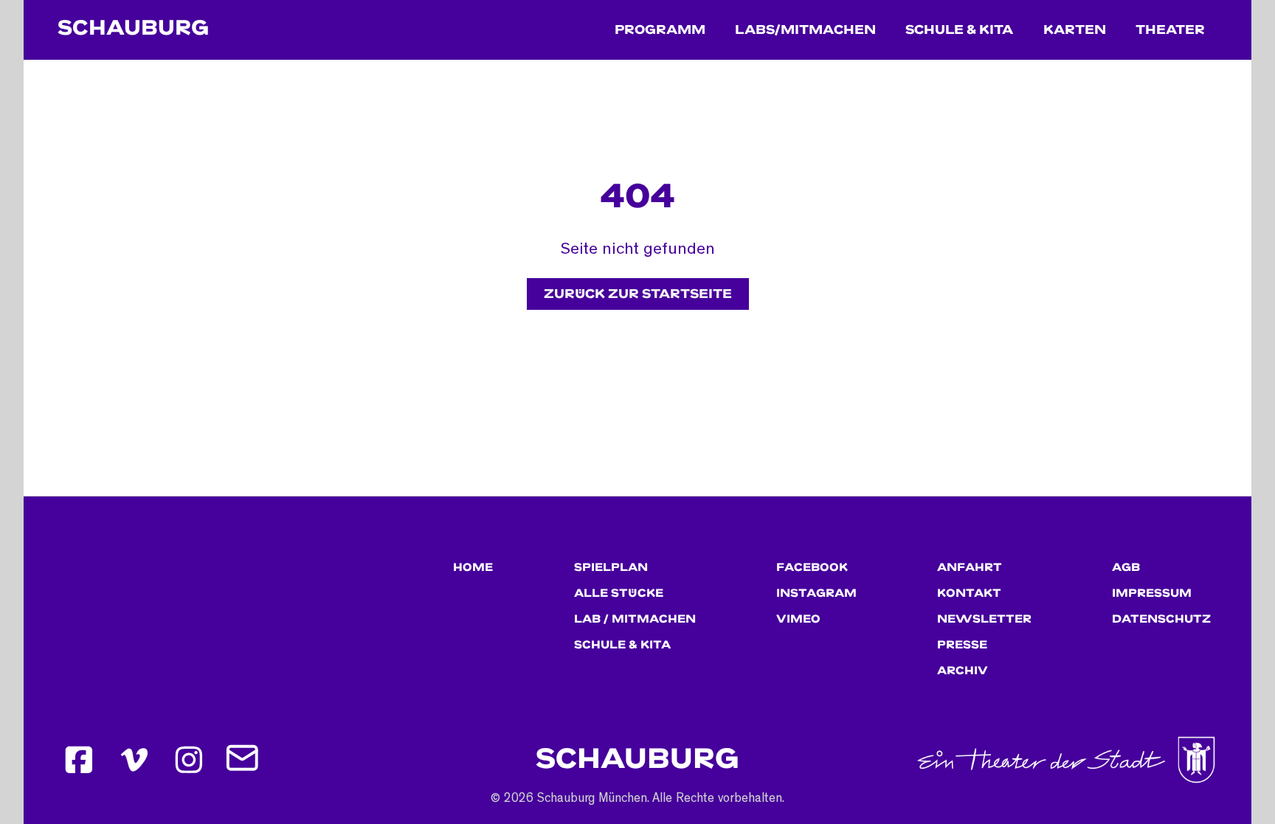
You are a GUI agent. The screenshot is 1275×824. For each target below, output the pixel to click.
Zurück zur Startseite (638, 294)
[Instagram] (189, 759)
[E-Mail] (244, 759)
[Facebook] (79, 759)
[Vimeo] (134, 759)
